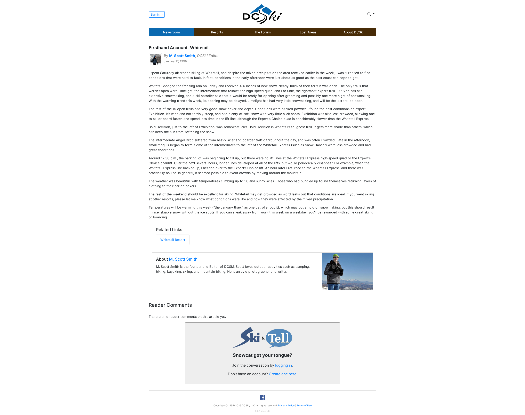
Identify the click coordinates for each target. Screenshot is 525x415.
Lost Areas (308, 32)
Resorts (217, 32)
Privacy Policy (286, 405)
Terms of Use (304, 405)
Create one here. (283, 374)
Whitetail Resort (172, 240)
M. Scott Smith (183, 259)
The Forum (262, 32)
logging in (283, 365)
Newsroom (171, 32)
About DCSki (354, 32)
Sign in (155, 14)
